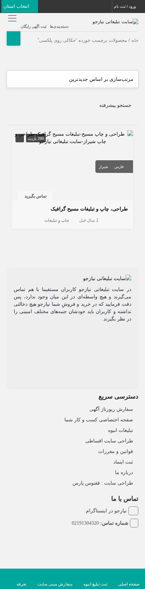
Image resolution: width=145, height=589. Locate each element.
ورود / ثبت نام (125, 6)
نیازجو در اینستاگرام (106, 510)
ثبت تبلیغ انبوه (95, 584)
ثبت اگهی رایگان (33, 26)
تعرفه (21, 584)
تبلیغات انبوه (120, 430)
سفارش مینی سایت (54, 584)
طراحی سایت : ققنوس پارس (102, 483)
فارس (119, 166)
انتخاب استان (17, 6)
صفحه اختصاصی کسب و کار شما (98, 419)
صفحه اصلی (128, 584)
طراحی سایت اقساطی (109, 441)
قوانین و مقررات (115, 451)
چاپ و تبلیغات (56, 220)
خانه (134, 40)
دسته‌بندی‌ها (59, 26)
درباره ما (124, 472)
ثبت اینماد (123, 462)
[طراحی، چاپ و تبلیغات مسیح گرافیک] (72, 137)
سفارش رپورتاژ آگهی (111, 409)
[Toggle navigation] (11, 18)
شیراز (103, 166)
